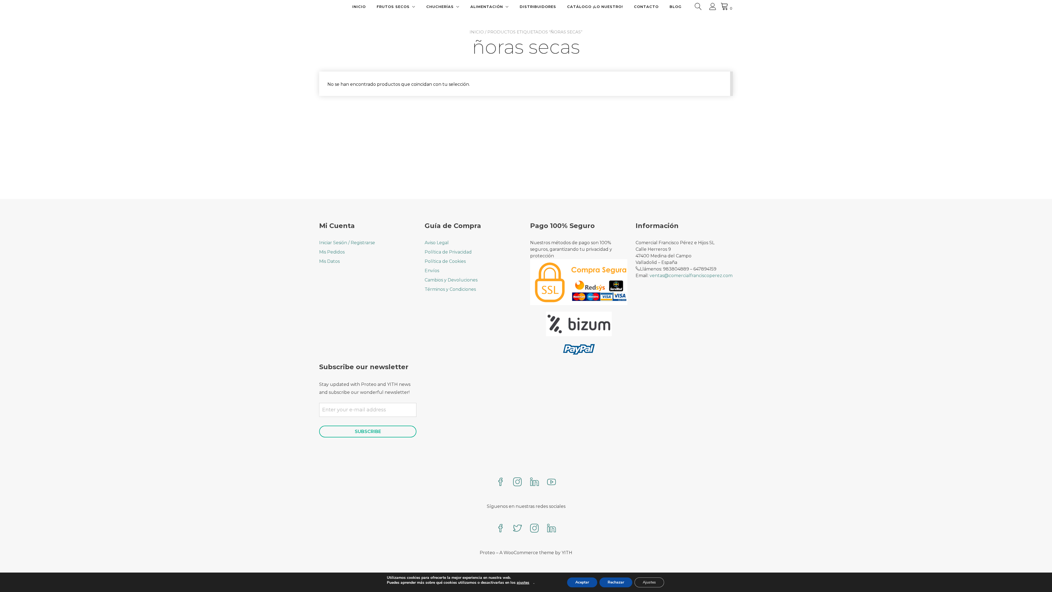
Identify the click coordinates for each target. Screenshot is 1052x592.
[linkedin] (534, 482)
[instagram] (517, 482)
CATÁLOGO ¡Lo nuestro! (595, 6)
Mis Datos (329, 261)
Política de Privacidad (448, 252)
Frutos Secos (393, 6)
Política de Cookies (445, 261)
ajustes (523, 582)
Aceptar (582, 582)
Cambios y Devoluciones (451, 280)
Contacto (646, 6)
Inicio (359, 6)
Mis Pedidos (332, 252)
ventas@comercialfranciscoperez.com (691, 275)
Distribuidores (538, 6)
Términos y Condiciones (450, 289)
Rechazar (616, 582)
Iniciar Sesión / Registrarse (347, 242)
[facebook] (500, 482)
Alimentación (486, 6)
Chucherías (440, 6)
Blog (676, 6)
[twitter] (517, 529)
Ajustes (649, 582)
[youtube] (551, 482)
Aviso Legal (437, 242)
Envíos (432, 270)
